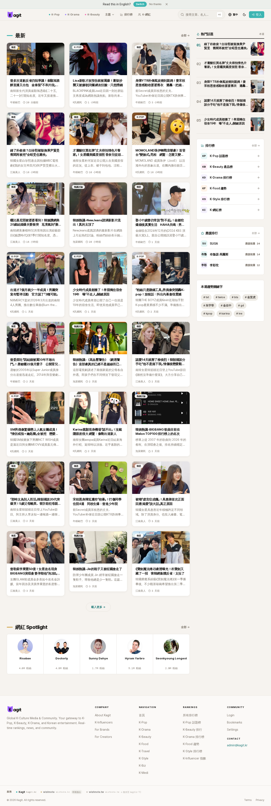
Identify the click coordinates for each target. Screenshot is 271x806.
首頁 (142, 715)
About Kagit (103, 715)
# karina (224, 313)
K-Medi (143, 772)
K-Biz (142, 765)
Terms (248, 800)
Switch (140, 4)
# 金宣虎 (250, 297)
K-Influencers (104, 722)
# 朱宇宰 (208, 305)
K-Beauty (93, 14)
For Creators (103, 736)
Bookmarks (234, 722)
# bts (235, 297)
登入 (259, 14)
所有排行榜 (190, 715)
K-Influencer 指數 (194, 758)
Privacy (260, 800)
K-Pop (55, 14)
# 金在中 (226, 305)
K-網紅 (146, 14)
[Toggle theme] (244, 14)
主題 (108, 14)
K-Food (143, 744)
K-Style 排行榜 (216, 199)
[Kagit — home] (14, 14)
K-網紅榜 (212, 210)
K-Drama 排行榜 (217, 177)
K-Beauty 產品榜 (217, 166)
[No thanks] (166, 4)
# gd (241, 305)
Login (230, 715)
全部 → (185, 35)
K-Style (143, 758)
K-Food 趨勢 (214, 188)
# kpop (207, 313)
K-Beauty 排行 (192, 729)
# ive (239, 313)
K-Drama (73, 14)
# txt (206, 297)
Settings (232, 729)
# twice (220, 297)
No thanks (155, 4)
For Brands (102, 729)
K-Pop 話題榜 (215, 156)
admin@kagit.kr (237, 745)
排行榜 (128, 14)
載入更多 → (98, 607)
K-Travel (144, 751)
